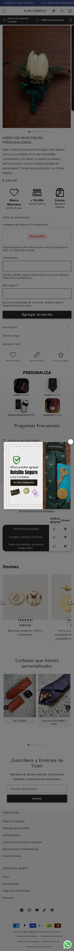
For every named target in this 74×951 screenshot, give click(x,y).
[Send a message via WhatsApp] (67, 944)
